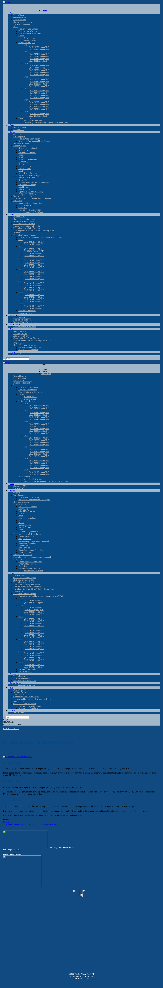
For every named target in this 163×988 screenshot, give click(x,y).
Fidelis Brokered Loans (11, 729)
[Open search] (4, 359)
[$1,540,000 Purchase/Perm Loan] (17, 757)
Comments (7, 822)
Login (5, 720)
